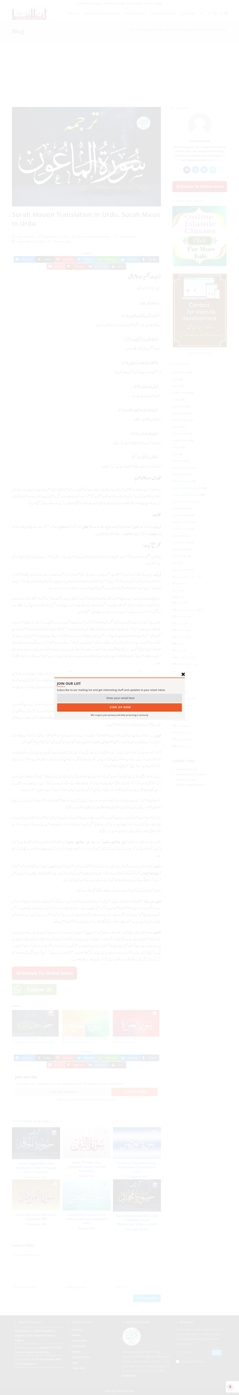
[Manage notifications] (230, 1387)
